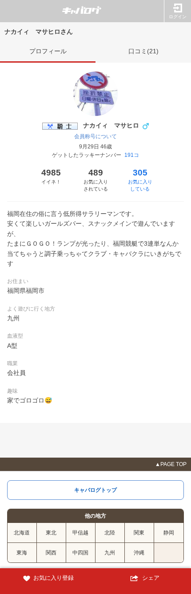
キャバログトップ (95, 490)
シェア (149, 577)
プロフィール (48, 51)
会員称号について (95, 136)
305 (140, 179)
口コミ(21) (143, 51)
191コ (131, 155)
